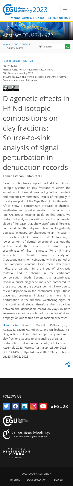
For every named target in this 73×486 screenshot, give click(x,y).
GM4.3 (26, 44)
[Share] (67, 365)
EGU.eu (58, 479)
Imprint (15, 479)
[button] (40, 46)
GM (16, 44)
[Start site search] (67, 46)
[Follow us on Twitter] (6, 407)
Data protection (36, 479)
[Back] (7, 60)
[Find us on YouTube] (43, 407)
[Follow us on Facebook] (15, 407)
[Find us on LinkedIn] (24, 407)
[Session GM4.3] (22, 60)
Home (6, 44)
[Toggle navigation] (65, 9)
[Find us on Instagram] (33, 407)
